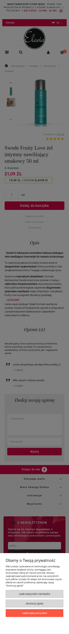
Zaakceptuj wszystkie (34, 612)
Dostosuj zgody (34, 603)
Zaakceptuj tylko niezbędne (34, 593)
